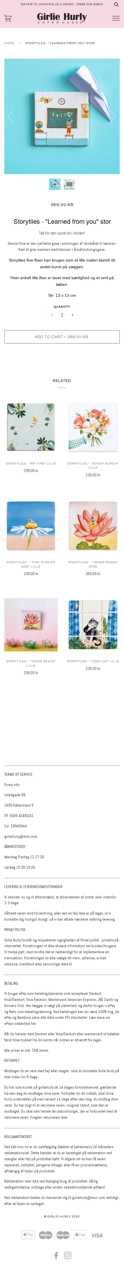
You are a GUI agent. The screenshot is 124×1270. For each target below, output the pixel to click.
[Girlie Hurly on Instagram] (68, 1257)
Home (9, 43)
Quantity (62, 306)
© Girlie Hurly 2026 (62, 1216)
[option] (62, 116)
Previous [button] (14, 116)
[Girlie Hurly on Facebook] (56, 1257)
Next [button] (109, 116)
